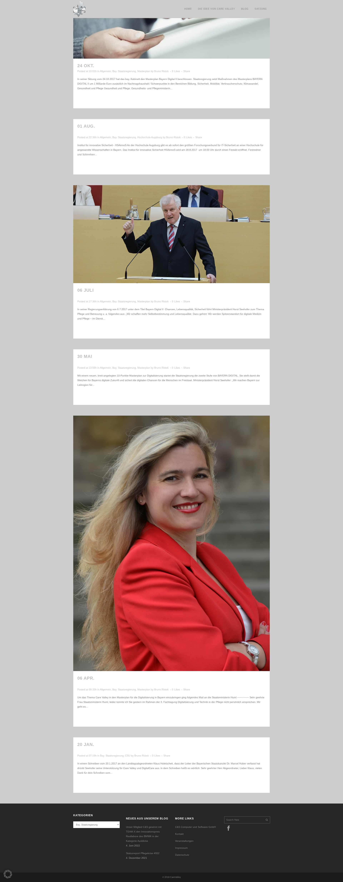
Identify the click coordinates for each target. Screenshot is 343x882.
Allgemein (105, 71)
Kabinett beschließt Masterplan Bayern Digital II (162, 65)
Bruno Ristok (161, 71)
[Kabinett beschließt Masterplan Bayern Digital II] (171, 29)
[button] (8, 874)
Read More (88, 99)
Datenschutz (182, 854)
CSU (127, 755)
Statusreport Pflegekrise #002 (143, 853)
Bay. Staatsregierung (124, 71)
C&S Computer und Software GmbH (195, 827)
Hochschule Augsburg (149, 137)
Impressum (181, 847)
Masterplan (143, 71)
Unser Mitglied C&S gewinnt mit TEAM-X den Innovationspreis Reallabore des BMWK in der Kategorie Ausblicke (143, 834)
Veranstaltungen (184, 840)
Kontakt (179, 833)
